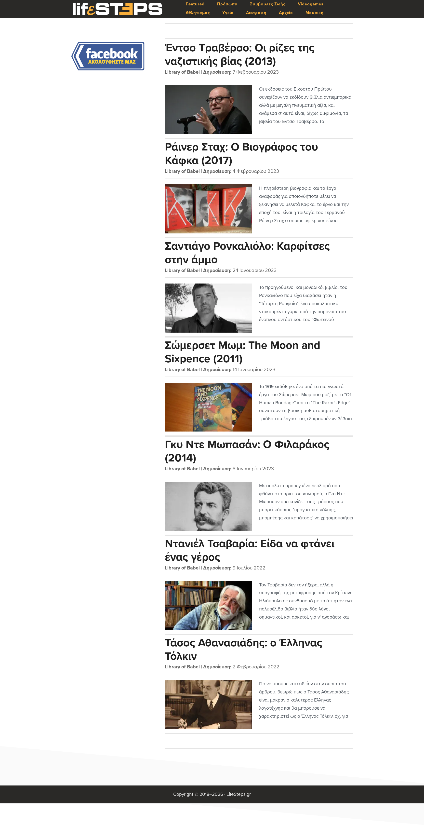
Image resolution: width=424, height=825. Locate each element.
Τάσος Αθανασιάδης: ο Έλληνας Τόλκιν (243, 649)
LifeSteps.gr (117, 9)
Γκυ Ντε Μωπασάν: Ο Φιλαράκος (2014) (247, 451)
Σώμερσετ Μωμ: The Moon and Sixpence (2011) (242, 352)
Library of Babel (182, 72)
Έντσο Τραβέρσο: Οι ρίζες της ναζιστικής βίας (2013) (239, 54)
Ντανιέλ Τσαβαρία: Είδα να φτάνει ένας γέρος (249, 550)
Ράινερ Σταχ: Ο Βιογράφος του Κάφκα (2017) (241, 153)
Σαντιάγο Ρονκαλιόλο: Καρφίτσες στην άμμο (247, 253)
